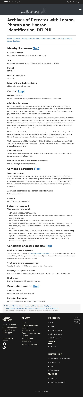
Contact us (53, 379)
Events (52, 327)
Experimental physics (44, 306)
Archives (7, 306)
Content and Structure (34, 39)
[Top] (36, 48)
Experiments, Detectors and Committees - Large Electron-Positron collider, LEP (32, 308)
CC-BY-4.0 (6, 325)
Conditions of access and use (53, 39)
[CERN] (77, 320)
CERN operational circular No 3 (40, 253)
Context (23, 39)
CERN (13, 2)
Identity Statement (13, 39)
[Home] (33, 10)
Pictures (53, 346)
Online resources (56, 330)
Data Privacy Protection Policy (60, 359)
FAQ (51, 323)
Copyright (38, 392)
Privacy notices (55, 363)
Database (16, 41)
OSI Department (55, 338)
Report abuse (54, 370)
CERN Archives (17, 306)
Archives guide (30, 306)
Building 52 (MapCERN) (57, 382)
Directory (76, 2)
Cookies (52, 366)
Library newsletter (56, 334)
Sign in (69, 2)
